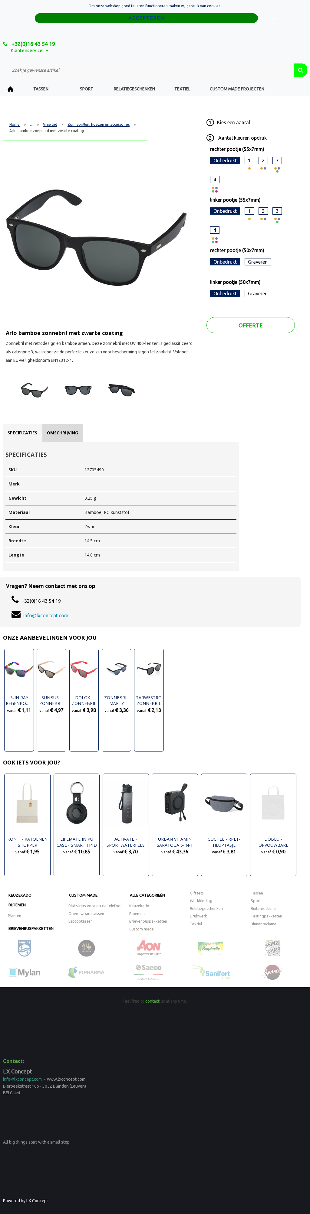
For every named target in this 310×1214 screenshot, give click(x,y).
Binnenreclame (263, 924)
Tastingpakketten (266, 916)
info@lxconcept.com (45, 615)
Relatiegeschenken (134, 88)
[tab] (22, 433)
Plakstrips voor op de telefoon (95, 906)
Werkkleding (201, 900)
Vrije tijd (50, 124)
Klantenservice (26, 50)
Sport (86, 88)
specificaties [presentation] (22, 433)
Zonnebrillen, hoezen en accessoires (99, 124)
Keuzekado (19, 895)
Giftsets (197, 893)
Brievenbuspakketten (31, 928)
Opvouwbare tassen (86, 913)
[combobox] (148, 70)
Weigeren (268, 19)
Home (10, 89)
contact (152, 1001)
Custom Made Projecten (237, 88)
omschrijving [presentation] (62, 433)
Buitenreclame (263, 908)
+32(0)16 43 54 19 (32, 44)
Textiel (182, 88)
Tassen (40, 88)
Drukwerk (198, 916)
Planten (14, 916)
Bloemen (17, 905)
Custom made (83, 895)
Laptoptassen (80, 921)
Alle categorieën (147, 895)
